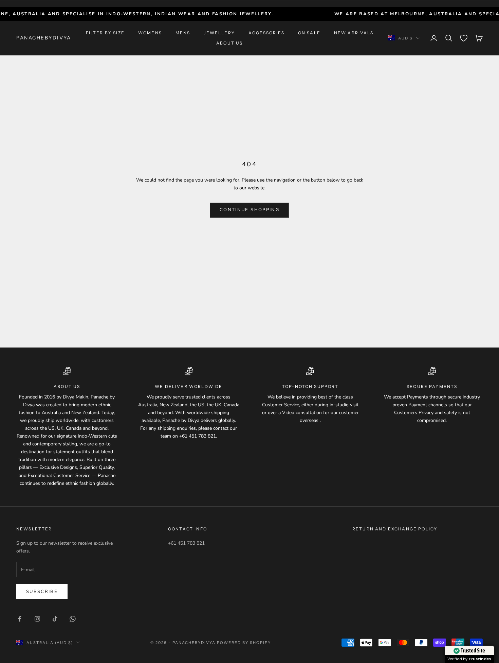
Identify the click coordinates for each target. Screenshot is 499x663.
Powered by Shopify (244, 642)
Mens (182, 32)
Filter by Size (105, 32)
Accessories (266, 32)
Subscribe (42, 592)
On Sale (309, 32)
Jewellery (219, 32)
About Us (229, 43)
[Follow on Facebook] (19, 618)
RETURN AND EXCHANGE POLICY (394, 528)
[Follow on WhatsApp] (72, 618)
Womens (150, 32)
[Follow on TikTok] (55, 618)
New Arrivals (353, 32)
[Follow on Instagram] (37, 618)
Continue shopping (249, 210)
